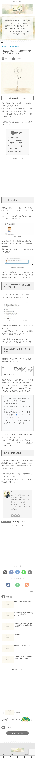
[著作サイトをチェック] (12, 515)
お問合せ (25, 754)
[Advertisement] (17, 177)
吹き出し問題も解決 (15, 151)
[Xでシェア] (5, 572)
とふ (12, 491)
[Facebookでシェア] (11, 572)
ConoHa (23, 521)
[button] (30, 572)
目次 (17, 133)
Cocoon (16, 521)
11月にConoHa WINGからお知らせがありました (17, 142)
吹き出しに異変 (14, 137)
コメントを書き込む (17, 733)
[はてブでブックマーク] (17, 572)
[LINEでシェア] (23, 572)
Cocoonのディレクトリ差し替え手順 (17, 147)
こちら (16, 415)
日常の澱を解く (7, 521)
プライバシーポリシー (9, 754)
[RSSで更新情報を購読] (18, 515)
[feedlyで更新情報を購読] (15, 515)
